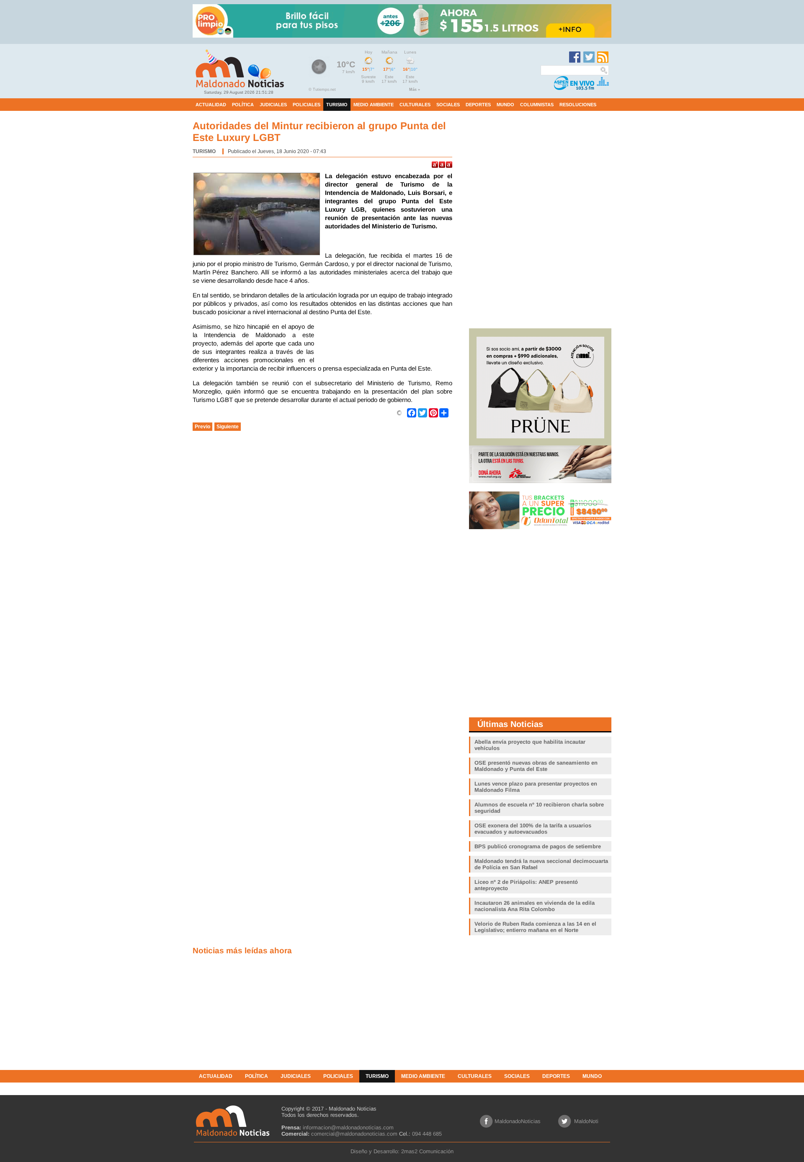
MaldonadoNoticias (518, 1121)
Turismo (204, 151)
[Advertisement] (385, 343)
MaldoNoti (586, 1121)
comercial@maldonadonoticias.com (354, 1134)
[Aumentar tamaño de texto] (435, 164)
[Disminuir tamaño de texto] (449, 164)
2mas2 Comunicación (427, 1151)
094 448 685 (427, 1134)
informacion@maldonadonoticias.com (348, 1127)
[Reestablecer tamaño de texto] (442, 164)
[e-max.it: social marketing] (399, 412)
